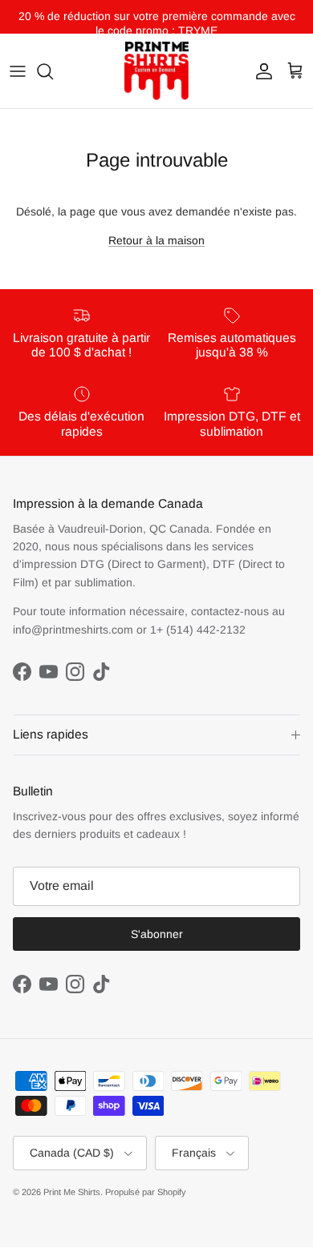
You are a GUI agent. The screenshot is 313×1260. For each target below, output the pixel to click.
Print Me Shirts (71, 1192)
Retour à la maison (156, 240)
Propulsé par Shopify (145, 1192)
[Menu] (17, 71)
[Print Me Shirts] (156, 71)
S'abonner (157, 934)
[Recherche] (53, 71)
